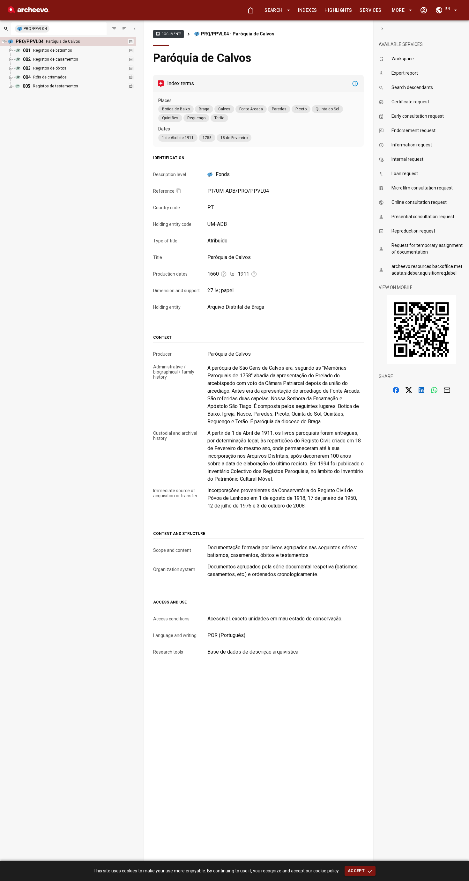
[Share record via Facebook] (396, 390)
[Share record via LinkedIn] (421, 390)
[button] (276, 10)
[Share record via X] (408, 390)
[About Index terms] (355, 83)
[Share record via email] (447, 390)
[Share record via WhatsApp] (434, 390)
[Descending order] (124, 29)
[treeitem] (73, 64)
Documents (168, 34)
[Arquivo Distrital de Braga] (28, 11)
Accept (356, 870)
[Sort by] (114, 29)
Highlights (338, 10)
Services (370, 10)
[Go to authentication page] (423, 10)
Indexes (307, 10)
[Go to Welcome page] (250, 10)
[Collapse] (135, 29)
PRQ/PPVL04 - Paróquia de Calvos (237, 33)
